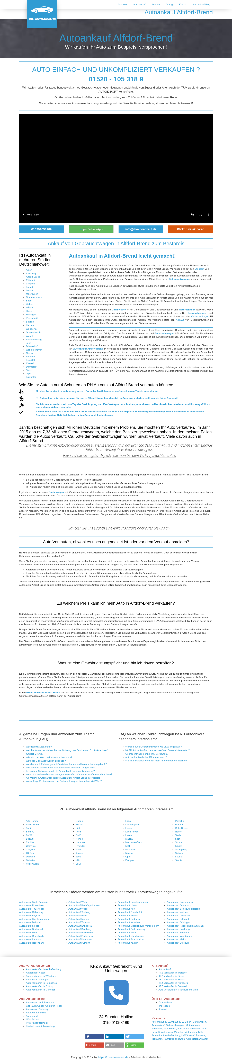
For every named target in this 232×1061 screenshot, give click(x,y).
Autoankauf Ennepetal (80, 925)
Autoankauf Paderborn (80, 936)
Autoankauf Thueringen (31, 908)
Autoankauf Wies (28, 932)
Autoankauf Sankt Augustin (33, 902)
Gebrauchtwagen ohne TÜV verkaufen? (146, 753)
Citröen (30, 853)
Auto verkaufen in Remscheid (42, 982)
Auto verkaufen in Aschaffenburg (43, 969)
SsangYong (181, 849)
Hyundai (80, 846)
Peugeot (129, 860)
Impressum (164, 1005)
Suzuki (178, 856)
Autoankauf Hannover (80, 939)
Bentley (30, 831)
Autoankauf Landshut (30, 939)
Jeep (78, 856)
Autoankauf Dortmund (31, 929)
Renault (179, 824)
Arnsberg (31, 273)
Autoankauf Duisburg (178, 942)
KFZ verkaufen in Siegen (171, 976)
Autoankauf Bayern (29, 915)
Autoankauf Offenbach (179, 905)
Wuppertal (31, 328)
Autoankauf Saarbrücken (131, 939)
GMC (78, 835)
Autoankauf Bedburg (129, 919)
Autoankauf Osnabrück (130, 912)
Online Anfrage (199, 316)
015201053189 (41, 229)
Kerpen (30, 325)
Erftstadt (30, 280)
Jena (28, 343)
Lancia (128, 828)
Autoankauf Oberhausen (131, 936)
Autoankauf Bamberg (79, 929)
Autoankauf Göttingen (178, 922)
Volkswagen (32, 863)
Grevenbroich (33, 332)
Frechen (30, 283)
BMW (29, 835)
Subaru (179, 853)
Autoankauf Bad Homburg (132, 929)
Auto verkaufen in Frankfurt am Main (178, 989)
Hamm (29, 311)
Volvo (79, 863)
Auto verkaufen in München (41, 989)
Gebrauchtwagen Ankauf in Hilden (44, 1005)
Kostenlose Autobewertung (40, 1026)
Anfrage (170, 4)
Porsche (179, 821)
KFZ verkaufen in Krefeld (171, 979)
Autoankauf (139, 4)
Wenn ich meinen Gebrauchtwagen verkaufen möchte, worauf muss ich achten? (69, 774)
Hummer (80, 842)
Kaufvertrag (110, 404)
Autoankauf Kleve (127, 932)
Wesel (29, 336)
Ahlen (29, 269)
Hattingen (31, 314)
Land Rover (131, 831)
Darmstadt (31, 366)
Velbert (29, 304)
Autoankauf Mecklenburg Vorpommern (138, 925)
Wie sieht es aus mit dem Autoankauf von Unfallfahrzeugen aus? (60, 767)
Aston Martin (33, 824)
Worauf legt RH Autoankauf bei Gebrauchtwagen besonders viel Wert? (64, 781)
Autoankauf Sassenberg (180, 902)
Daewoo (30, 856)
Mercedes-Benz (133, 842)
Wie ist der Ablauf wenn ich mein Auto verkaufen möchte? (156, 760)
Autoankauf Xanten (128, 942)
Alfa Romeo (32, 821)
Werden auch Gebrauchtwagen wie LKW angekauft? (153, 746)
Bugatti (29, 838)
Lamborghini (132, 824)
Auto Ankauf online (36, 1012)
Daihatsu (30, 860)
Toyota (178, 860)
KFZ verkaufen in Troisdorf (172, 972)
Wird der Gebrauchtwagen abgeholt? (46, 760)
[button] (94, 1036)
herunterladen (176, 404)
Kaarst (29, 287)
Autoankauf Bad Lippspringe (34, 919)
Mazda (129, 838)
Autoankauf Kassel (36, 972)
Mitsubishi (130, 849)
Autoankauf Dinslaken (178, 915)
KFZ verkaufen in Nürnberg (173, 982)
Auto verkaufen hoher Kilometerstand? (146, 757)
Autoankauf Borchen (178, 932)
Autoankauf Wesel (78, 908)
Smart (178, 846)
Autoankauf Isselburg (178, 929)
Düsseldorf (32, 346)
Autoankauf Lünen (127, 905)
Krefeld (30, 363)
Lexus (128, 835)
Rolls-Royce (181, 828)
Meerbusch (32, 293)
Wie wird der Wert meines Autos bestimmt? (49, 757)
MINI (127, 846)
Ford (78, 831)
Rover (178, 831)
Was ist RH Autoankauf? (39, 746)
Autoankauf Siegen (29, 925)
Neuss (29, 353)
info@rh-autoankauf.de (140, 229)
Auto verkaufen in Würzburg (41, 976)
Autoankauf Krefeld (128, 915)
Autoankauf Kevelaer (129, 922)
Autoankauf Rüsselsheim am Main (185, 925)
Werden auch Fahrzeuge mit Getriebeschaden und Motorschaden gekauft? (66, 764)
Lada (128, 821)
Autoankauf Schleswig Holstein (183, 908)
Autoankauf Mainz (176, 939)
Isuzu (79, 849)
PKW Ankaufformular (37, 1022)
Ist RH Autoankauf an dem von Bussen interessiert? (157, 750)
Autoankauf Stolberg (79, 912)
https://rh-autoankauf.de (113, 1057)
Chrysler (30, 849)
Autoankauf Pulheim (79, 942)
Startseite (123, 4)
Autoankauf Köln (126, 908)
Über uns (155, 4)
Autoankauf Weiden (177, 912)
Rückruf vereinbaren (190, 229)
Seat (177, 838)
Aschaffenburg (34, 339)
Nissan (129, 853)
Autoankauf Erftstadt (178, 919)
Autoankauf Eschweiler (80, 932)
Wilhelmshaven (34, 349)
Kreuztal (30, 360)
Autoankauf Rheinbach (31, 936)
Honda (79, 838)
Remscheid (32, 318)
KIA (77, 860)
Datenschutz (165, 1002)
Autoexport (32, 1016)
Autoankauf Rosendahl (31, 942)
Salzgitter (31, 377)
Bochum (30, 356)
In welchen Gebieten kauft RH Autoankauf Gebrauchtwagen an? (60, 771)
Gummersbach (34, 297)
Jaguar (79, 853)
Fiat (78, 828)
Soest (29, 300)
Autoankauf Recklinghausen (133, 902)
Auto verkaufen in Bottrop (39, 986)
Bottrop (30, 321)
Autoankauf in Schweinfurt (40, 1002)
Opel (127, 856)
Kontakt (183, 4)
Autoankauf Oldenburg (31, 912)
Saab (178, 835)
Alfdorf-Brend (33, 276)
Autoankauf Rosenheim (31, 905)
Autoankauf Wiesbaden (179, 936)
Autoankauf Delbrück (30, 922)
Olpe (28, 373)
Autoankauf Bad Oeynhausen (84, 905)
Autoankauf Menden (79, 919)
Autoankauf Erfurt (77, 915)
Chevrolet (31, 846)
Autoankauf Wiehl (77, 902)
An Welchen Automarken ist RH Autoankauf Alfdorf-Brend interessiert (63, 777)
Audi (28, 828)
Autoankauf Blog (201, 4)
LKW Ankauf (32, 1019)
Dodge (79, 821)
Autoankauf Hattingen (37, 979)
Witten (29, 307)
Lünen (29, 290)
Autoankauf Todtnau (79, 922)
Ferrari (79, 824)
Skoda (178, 842)
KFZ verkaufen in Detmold (172, 986)
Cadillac (30, 842)
